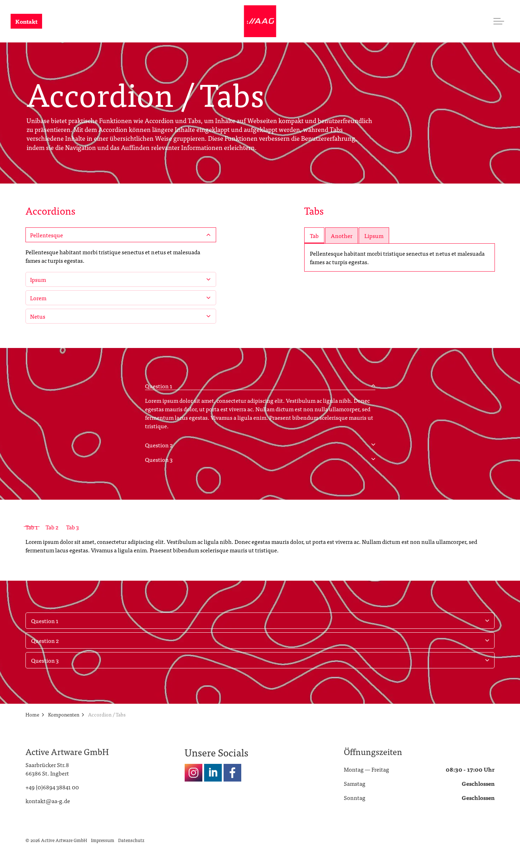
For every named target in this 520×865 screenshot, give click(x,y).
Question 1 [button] (158, 385)
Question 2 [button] (159, 444)
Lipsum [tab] (373, 235)
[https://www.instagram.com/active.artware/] (193, 773)
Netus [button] (37, 315)
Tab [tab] (314, 235)
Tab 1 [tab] (31, 527)
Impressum (102, 840)
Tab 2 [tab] (52, 527)
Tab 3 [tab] (72, 527)
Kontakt (26, 21)
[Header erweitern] (499, 21)
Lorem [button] (38, 297)
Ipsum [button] (38, 279)
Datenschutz (131, 840)
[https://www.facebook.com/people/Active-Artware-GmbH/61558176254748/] (232, 773)
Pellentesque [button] (46, 234)
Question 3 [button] (159, 459)
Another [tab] (341, 235)
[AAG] (260, 21)
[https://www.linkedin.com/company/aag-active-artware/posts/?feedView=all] (213, 773)
